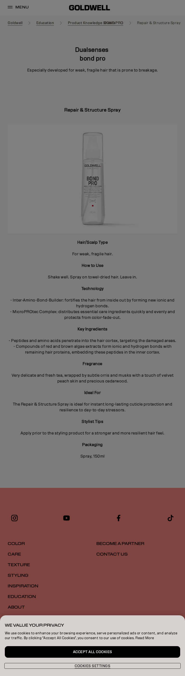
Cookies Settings (92, 666)
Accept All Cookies (92, 652)
